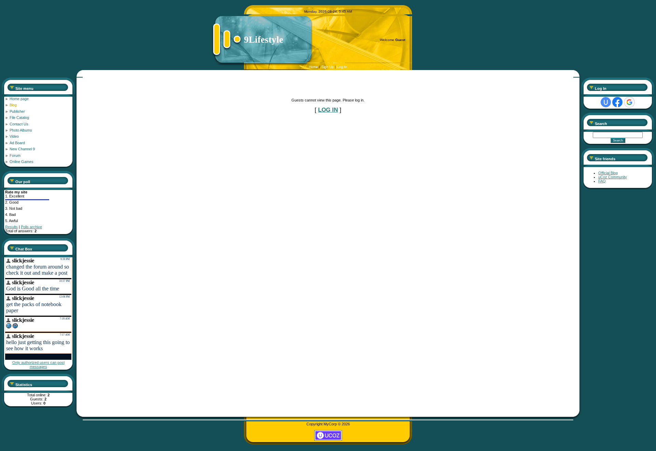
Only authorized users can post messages (38, 364)
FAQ (602, 181)
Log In (342, 67)
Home (313, 67)
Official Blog (608, 173)
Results (11, 227)
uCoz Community (612, 177)
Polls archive (31, 227)
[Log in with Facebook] (617, 102)
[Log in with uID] (606, 102)
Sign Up (327, 67)
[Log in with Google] (629, 102)
